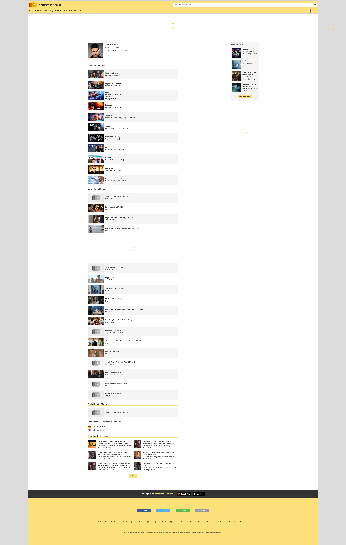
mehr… (132, 476)
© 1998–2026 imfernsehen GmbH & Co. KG (111, 522)
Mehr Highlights (245, 96)
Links (225, 522)
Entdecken (39, 11)
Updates (128, 522)
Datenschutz (184, 522)
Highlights (236, 44)
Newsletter (151, 522)
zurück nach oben (242, 522)
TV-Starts (58, 11)
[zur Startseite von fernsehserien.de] (33, 4)
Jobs (208, 522)
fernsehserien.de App (164, 494)
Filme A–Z (77, 11)
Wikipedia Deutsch (99, 427)
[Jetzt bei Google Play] (184, 494)
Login (315, 11)
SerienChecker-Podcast (139, 522)
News (31, 11)
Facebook (232, 522)
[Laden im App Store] (199, 494)
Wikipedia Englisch (99, 430)
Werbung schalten (217, 522)
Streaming (49, 11)
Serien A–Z (68, 11)
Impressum (175, 522)
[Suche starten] (315, 5)
